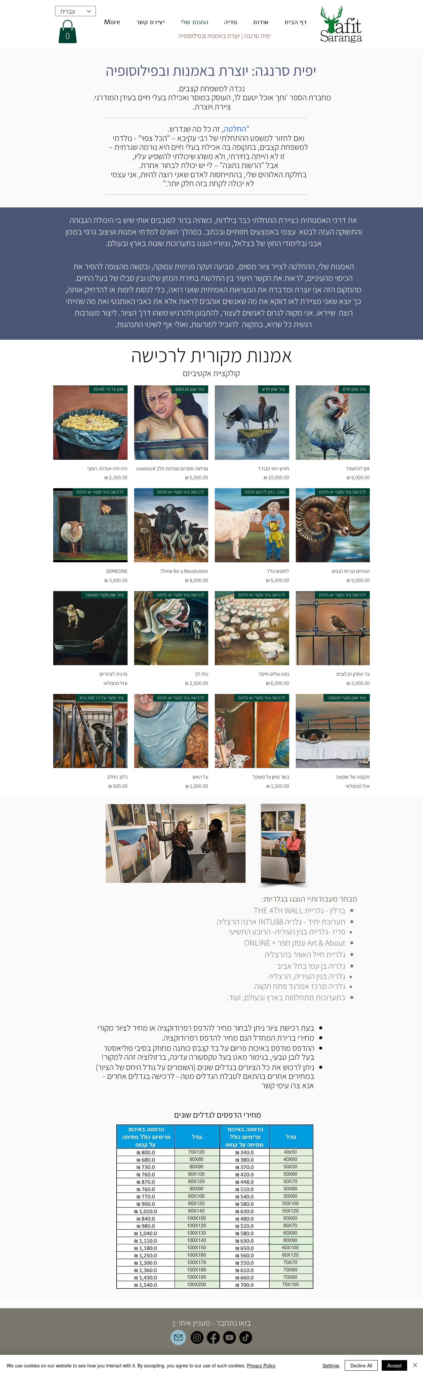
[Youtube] (229, 1337)
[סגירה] (415, 1365)
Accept (394, 1365)
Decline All (361, 1365)
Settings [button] (331, 1365)
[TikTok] (245, 1337)
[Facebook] (213, 1337)
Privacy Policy (261, 1365)
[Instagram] (197, 1337)
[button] (67, 31)
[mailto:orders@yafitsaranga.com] (178, 1337)
